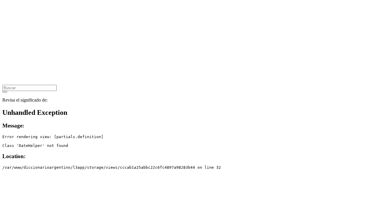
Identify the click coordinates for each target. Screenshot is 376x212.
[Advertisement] (178, 43)
